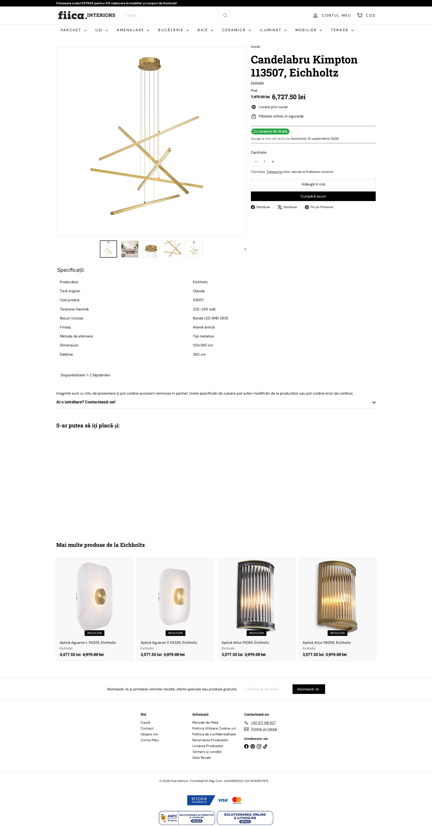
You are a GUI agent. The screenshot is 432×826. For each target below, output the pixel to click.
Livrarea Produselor (207, 746)
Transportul (274, 172)
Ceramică (235, 30)
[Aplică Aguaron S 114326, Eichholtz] (175, 609)
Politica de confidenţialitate (214, 734)
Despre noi (149, 734)
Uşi (100, 30)
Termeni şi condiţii (207, 752)
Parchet (72, 30)
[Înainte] (243, 249)
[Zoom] (151, 141)
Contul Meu (150, 740)
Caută (145, 722)
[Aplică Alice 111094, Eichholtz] (256, 609)
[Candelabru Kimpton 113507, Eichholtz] (81, 482)
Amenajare (131, 30)
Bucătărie (171, 30)
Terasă (340, 30)
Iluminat (271, 30)
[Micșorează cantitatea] (256, 161)
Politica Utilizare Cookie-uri (214, 728)
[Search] (225, 15)
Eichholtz (132, 544)
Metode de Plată (205, 722)
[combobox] (177, 15)
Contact (147, 728)
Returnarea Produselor (210, 740)
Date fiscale (201, 757)
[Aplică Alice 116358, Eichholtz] (337, 609)
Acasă (255, 47)
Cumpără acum (313, 196)
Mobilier (307, 30)
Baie (204, 30)
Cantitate (258, 152)
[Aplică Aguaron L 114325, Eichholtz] (94, 609)
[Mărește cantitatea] (272, 161)
